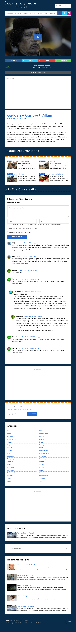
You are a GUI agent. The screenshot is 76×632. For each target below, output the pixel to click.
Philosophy (42, 456)
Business (10, 448)
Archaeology (11, 436)
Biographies (10, 445)
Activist (9, 434)
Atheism (9, 442)
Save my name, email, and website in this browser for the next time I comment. (35, 224)
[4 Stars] (40, 65)
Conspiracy (10, 459)
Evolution (10, 476)
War (40, 481)
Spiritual (41, 473)
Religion (41, 462)
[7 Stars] (45, 65)
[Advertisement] (38, 94)
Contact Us (8, 622)
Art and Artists (11, 439)
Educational (10, 470)
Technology (42, 478)
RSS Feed (38, 622)
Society (41, 467)
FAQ (32, 622)
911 (8, 431)
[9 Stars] (49, 65)
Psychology (42, 459)
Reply (34, 242)
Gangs (9, 478)
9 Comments (24, 118)
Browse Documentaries (13, 13)
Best (46, 13)
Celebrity (9, 450)
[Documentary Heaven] (21, 7)
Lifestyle (41, 436)
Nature (41, 448)
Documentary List (29, 13)
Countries (10, 462)
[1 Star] (35, 65)
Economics (10, 467)
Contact (53, 13)
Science (41, 464)
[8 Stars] (47, 65)
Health (9, 481)
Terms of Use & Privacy (21, 622)
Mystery (41, 445)
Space (41, 470)
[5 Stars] (42, 65)
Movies (41, 439)
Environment (11, 473)
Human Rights (43, 434)
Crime (9, 453)
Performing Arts (44, 453)
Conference (10, 456)
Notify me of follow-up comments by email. (23, 228)
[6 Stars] (43, 65)
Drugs (9, 464)
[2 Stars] (36, 65)
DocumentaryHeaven (22, 620)
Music (41, 442)
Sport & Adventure (44, 476)
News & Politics (12, 118)
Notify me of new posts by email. (20, 232)
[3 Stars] (38, 65)
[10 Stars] (50, 65)
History (41, 431)
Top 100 (39, 13)
